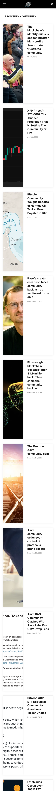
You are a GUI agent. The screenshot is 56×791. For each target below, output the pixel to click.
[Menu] (4, 4)
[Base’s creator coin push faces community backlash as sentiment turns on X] (13, 315)
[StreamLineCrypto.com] (28, 4)
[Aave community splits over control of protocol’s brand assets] (13, 567)
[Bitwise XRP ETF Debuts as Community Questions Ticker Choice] (13, 735)
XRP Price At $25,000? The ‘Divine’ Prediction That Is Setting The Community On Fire (37, 122)
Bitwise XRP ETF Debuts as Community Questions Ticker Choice (36, 705)
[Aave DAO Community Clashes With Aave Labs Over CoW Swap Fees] (13, 651)
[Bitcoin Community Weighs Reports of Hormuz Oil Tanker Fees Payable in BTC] (13, 231)
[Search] (52, 4)
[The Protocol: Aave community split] (13, 483)
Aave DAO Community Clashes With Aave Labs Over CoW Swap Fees (38, 621)
